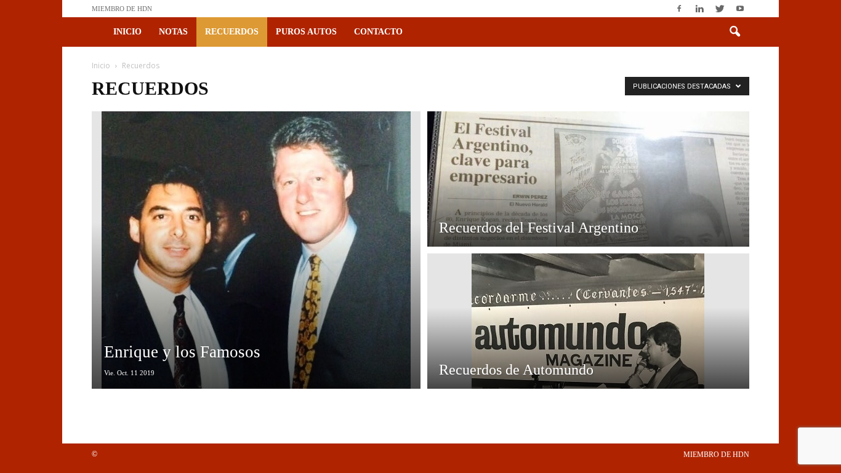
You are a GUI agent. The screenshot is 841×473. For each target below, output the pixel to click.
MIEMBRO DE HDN (122, 8)
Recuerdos (232, 31)
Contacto (378, 31)
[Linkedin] (699, 8)
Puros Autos (306, 31)
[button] (734, 32)
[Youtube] (740, 8)
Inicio (127, 31)
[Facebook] (679, 8)
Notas (173, 31)
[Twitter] (719, 8)
